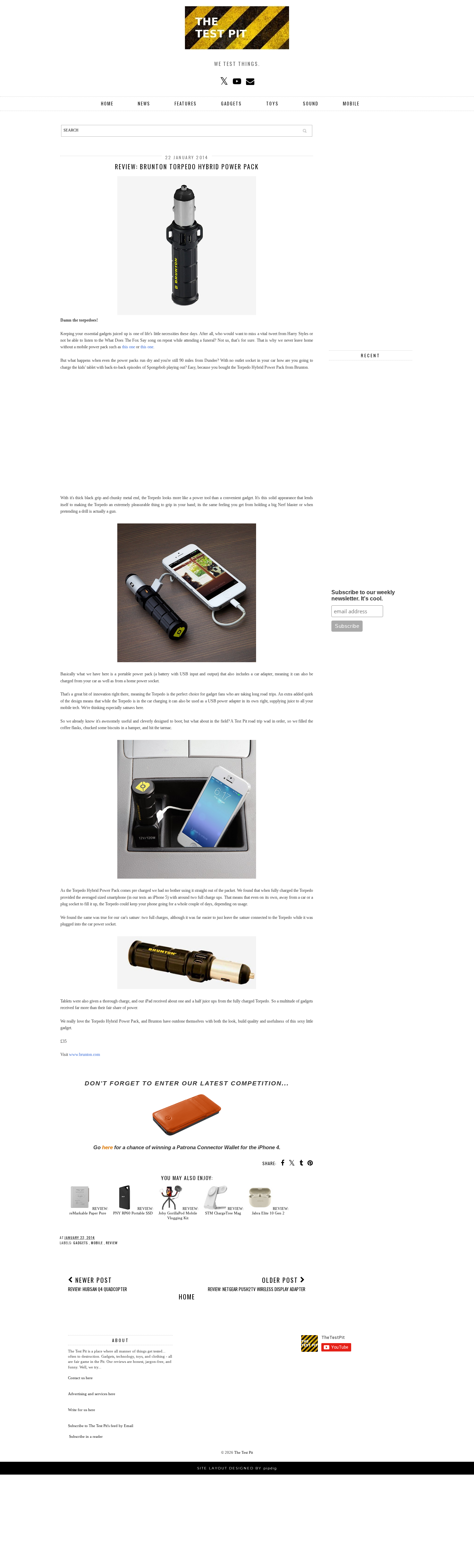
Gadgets (231, 103)
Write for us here (81, 1410)
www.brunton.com (84, 1054)
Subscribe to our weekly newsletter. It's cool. (363, 595)
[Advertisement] (186, 439)
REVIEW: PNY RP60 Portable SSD (133, 1210)
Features (186, 103)
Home (107, 103)
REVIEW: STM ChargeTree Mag (224, 1210)
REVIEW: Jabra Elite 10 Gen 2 (270, 1210)
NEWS (144, 103)
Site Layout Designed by (237, 1468)
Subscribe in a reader (86, 1436)
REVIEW (112, 1242)
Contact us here (80, 1378)
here (107, 1147)
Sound (311, 103)
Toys (272, 103)
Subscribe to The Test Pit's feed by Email (100, 1426)
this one (128, 346)
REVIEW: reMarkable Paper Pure (88, 1210)
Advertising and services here (91, 1394)
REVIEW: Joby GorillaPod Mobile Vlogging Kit (178, 1213)
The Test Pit (243, 1452)
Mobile (351, 103)
